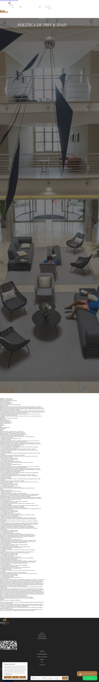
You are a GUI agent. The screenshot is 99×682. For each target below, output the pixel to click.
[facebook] (14, 630)
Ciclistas (28, 6)
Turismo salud (36, 6)
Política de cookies (9, 674)
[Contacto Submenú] (46, 7)
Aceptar (22, 677)
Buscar (65, 678)
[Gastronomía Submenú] (20, 7)
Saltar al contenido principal (5, 0)
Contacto (43, 6)
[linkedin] (70, 630)
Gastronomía (17, 6)
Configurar (7, 677)
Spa (31, 6)
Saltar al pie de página (14, 0)
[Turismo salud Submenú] (40, 7)
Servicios (9, 6)
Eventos (23, 6)
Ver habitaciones (4, 6)
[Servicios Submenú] (12, 7)
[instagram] (42, 630)
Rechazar (15, 677)
